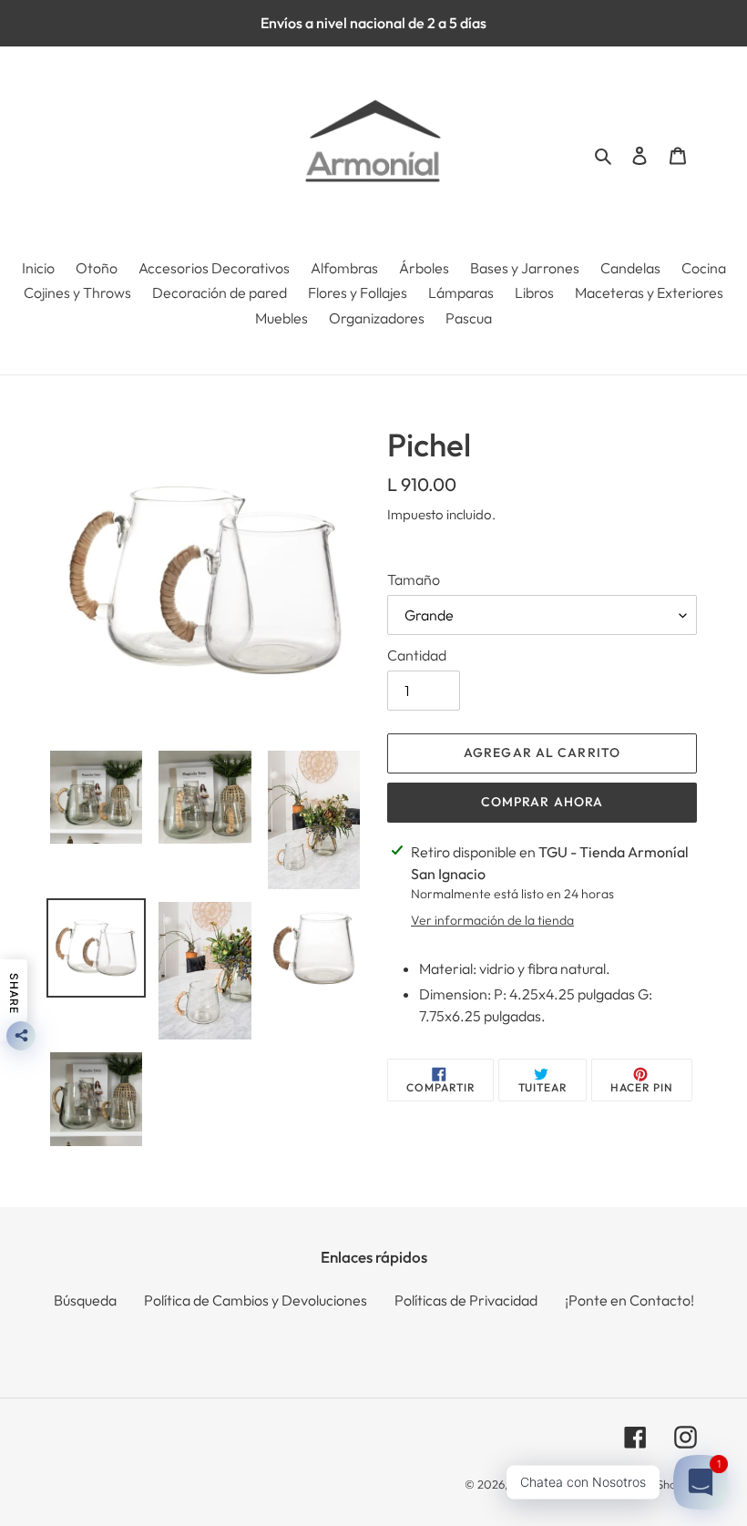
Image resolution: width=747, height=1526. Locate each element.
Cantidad (416, 655)
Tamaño (413, 579)
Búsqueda (85, 1300)
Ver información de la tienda (492, 920)
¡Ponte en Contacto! (629, 1300)
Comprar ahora (542, 802)
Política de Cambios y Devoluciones (255, 1300)
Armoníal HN (544, 1484)
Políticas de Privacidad (465, 1300)
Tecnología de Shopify (639, 1484)
